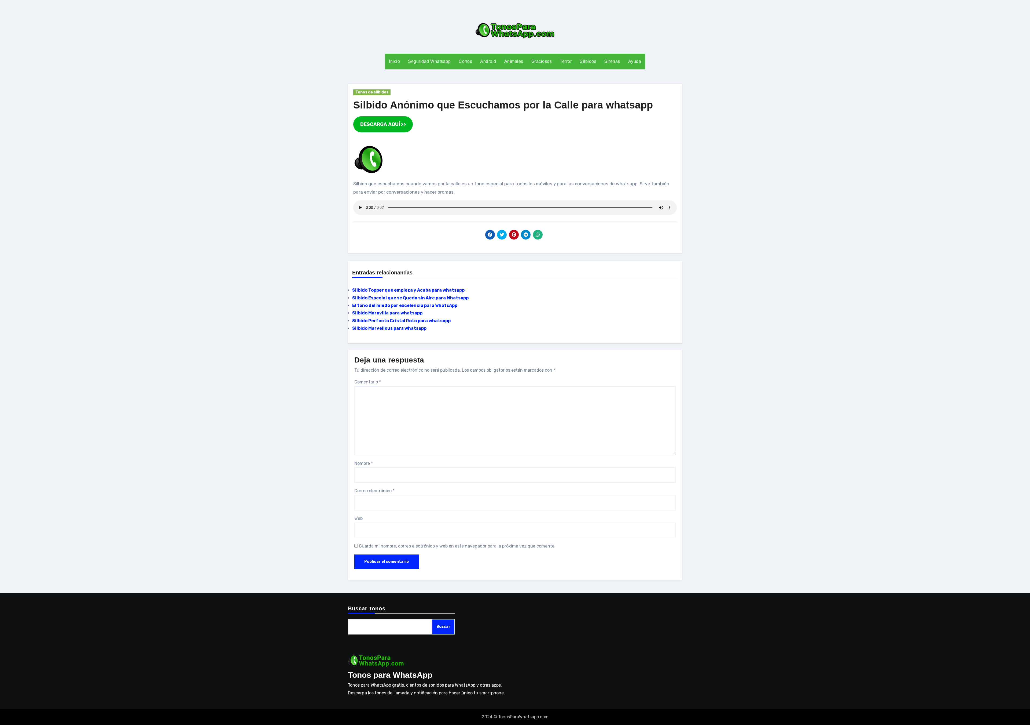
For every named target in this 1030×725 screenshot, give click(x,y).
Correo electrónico (374, 490)
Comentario (367, 382)
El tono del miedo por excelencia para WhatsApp (404, 305)
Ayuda (634, 61)
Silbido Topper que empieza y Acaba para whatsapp (408, 290)
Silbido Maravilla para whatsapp (387, 313)
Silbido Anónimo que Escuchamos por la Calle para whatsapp (503, 105)
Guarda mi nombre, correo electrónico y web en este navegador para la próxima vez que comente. (457, 546)
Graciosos (541, 61)
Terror (566, 61)
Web (358, 518)
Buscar (443, 626)
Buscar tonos (366, 608)
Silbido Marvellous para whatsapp (389, 328)
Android (488, 61)
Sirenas (612, 61)
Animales (513, 61)
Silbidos (588, 61)
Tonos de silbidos (371, 92)
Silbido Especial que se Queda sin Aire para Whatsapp (410, 297)
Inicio (394, 61)
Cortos (465, 61)
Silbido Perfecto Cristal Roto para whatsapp (401, 320)
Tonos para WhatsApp (390, 674)
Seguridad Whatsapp (429, 61)
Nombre (363, 463)
